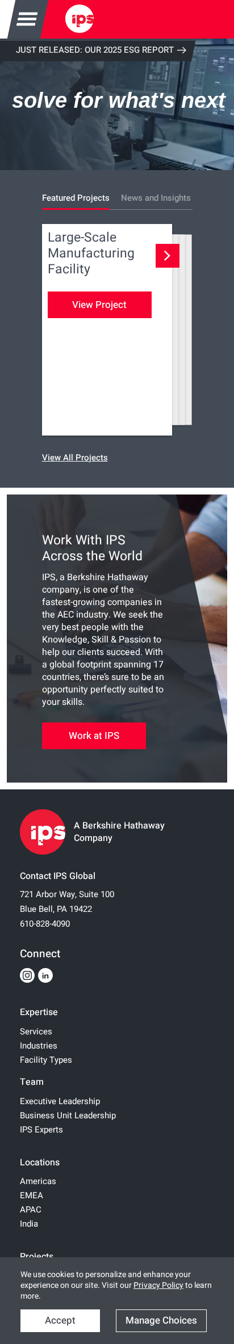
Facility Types (46, 1060)
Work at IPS (94, 736)
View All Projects (75, 457)
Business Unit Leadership (68, 1115)
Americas (38, 1181)
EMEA (31, 1195)
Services (36, 1031)
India (29, 1224)
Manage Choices (161, 1320)
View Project (99, 305)
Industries (38, 1045)
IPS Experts (41, 1129)
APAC (30, 1209)
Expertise (39, 1012)
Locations (40, 1162)
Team (32, 1082)
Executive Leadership (60, 1101)
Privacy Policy (158, 1285)
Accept (60, 1320)
